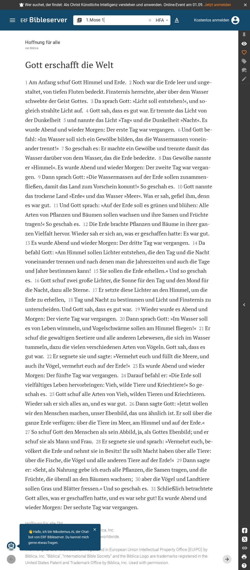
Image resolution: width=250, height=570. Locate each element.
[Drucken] (244, 556)
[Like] (244, 52)
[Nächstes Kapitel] (227, 559)
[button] (245, 4)
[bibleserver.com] (44, 20)
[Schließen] (95, 529)
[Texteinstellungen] (177, 20)
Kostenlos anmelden (211, 20)
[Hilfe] (244, 565)
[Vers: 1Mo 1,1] (244, 43)
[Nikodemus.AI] (11, 546)
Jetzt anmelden (217, 4)
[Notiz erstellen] (244, 78)
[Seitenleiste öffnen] (244, 304)
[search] (116, 19)
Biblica (34, 48)
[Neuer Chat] (244, 70)
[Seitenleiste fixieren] (244, 35)
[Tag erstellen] (244, 61)
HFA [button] (160, 20)
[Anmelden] (235, 20)
